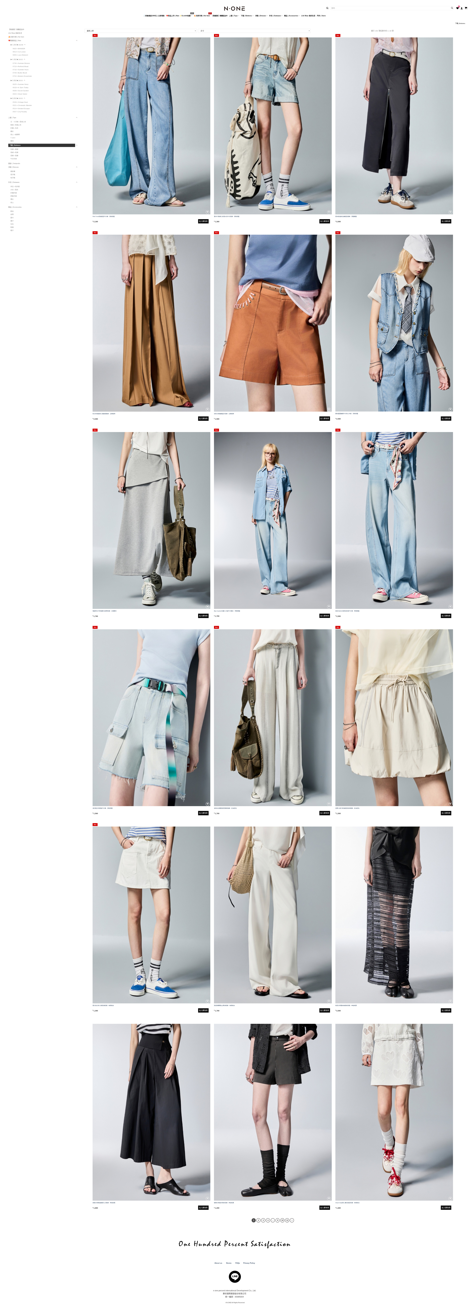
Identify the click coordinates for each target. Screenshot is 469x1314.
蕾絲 (12, 141)
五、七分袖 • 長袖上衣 (18, 122)
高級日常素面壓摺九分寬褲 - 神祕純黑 (104, 1202)
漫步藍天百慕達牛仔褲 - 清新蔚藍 (103, 808)
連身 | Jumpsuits (14, 163)
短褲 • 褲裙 (14, 149)
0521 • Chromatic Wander (22, 105)
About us (218, 1263)
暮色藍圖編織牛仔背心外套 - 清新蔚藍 (346, 413)
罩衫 (12, 199)
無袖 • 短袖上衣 (16, 125)
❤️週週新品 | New (14, 40)
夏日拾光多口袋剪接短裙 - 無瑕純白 (103, 1005)
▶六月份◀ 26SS (17, 80)
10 (282, 1220)
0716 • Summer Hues (20, 70)
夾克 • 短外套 (15, 186)
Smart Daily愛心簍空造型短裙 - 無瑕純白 (347, 1202)
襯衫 (12, 131)
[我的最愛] (457, 8)
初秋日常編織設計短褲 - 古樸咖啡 (224, 413)
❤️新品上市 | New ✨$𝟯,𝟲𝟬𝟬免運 (178, 16)
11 (287, 1220)
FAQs (237, 1263)
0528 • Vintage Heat (20, 102)
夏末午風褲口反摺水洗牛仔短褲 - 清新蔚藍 (226, 216)
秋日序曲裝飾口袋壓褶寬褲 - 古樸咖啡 (104, 413)
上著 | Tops (233, 16)
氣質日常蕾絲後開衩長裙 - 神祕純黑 (346, 1005)
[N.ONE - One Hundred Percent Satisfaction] (234, 8)
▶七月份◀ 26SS (17, 59)
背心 (12, 202)
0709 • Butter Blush (20, 73)
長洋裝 (13, 174)
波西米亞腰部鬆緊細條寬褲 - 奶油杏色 (225, 808)
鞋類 (12, 227)
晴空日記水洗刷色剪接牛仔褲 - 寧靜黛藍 (347, 611)
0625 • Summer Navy (20, 84)
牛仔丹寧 (14, 159)
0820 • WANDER (19, 49)
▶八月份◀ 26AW (17, 45)
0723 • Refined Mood (20, 66)
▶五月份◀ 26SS (17, 98)
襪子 (12, 221)
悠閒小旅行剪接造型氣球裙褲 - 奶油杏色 (347, 808)
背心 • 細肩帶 (15, 134)
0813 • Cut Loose (19, 52)
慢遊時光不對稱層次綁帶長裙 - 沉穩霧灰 (105, 611)
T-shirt (13, 138)
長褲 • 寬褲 (14, 156)
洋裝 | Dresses (260, 16)
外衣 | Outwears (275, 16)
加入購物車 (203, 221)
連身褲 (13, 171)
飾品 (12, 211)
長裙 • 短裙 (14, 152)
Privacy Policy (249, 1263)
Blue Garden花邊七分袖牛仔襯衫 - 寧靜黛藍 (227, 611)
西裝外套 (14, 196)
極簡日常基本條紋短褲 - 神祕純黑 (224, 1202)
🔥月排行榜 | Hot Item (202, 16)
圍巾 (12, 218)
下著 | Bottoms (246, 16)
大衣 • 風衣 (14, 190)
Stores (228, 1263)
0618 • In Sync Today (20, 87)
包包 (12, 224)
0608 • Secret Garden (21, 91)
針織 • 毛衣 (14, 128)
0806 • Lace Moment (20, 55)
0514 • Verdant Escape (21, 108)
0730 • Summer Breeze (21, 63)
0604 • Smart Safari (20, 94)
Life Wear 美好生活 (308, 16)
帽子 (12, 230)
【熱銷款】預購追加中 (220, 16)
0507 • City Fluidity (20, 112)
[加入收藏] (207, 212)
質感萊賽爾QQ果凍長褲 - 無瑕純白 (224, 1005)
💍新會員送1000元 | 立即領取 (154, 16)
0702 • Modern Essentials (22, 76)
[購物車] (466, 8)
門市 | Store (321, 16)
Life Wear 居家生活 (15, 33)
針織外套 (14, 193)
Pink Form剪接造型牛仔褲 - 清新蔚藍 (104, 216)
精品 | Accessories (291, 16)
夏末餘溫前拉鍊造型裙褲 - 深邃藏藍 (346, 216)
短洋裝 (13, 178)
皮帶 (12, 214)
